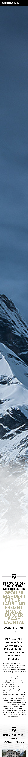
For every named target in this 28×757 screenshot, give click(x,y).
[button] (24, 3)
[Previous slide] (21, 746)
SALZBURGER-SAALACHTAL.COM (10, 3)
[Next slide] (25, 746)
